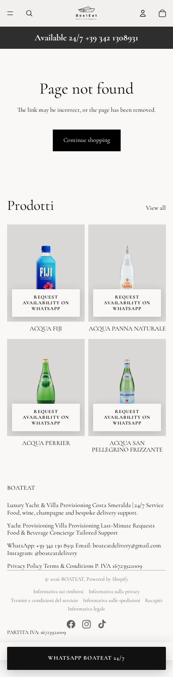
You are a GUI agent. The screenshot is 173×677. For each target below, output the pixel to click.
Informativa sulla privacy (114, 591)
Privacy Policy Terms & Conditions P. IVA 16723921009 (74, 566)
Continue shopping (86, 140)
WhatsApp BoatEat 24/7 (87, 657)
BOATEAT (72, 579)
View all (156, 208)
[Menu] (10, 13)
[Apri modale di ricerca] (29, 13)
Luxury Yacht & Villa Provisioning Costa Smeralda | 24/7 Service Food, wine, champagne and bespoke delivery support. (85, 508)
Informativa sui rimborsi (58, 591)
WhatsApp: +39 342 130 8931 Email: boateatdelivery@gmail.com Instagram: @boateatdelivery (84, 549)
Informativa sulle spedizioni (111, 600)
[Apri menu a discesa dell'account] (143, 13)
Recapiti (153, 600)
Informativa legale (86, 609)
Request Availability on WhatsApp (46, 302)
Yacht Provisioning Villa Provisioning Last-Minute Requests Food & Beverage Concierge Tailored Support (81, 529)
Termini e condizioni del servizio (44, 600)
